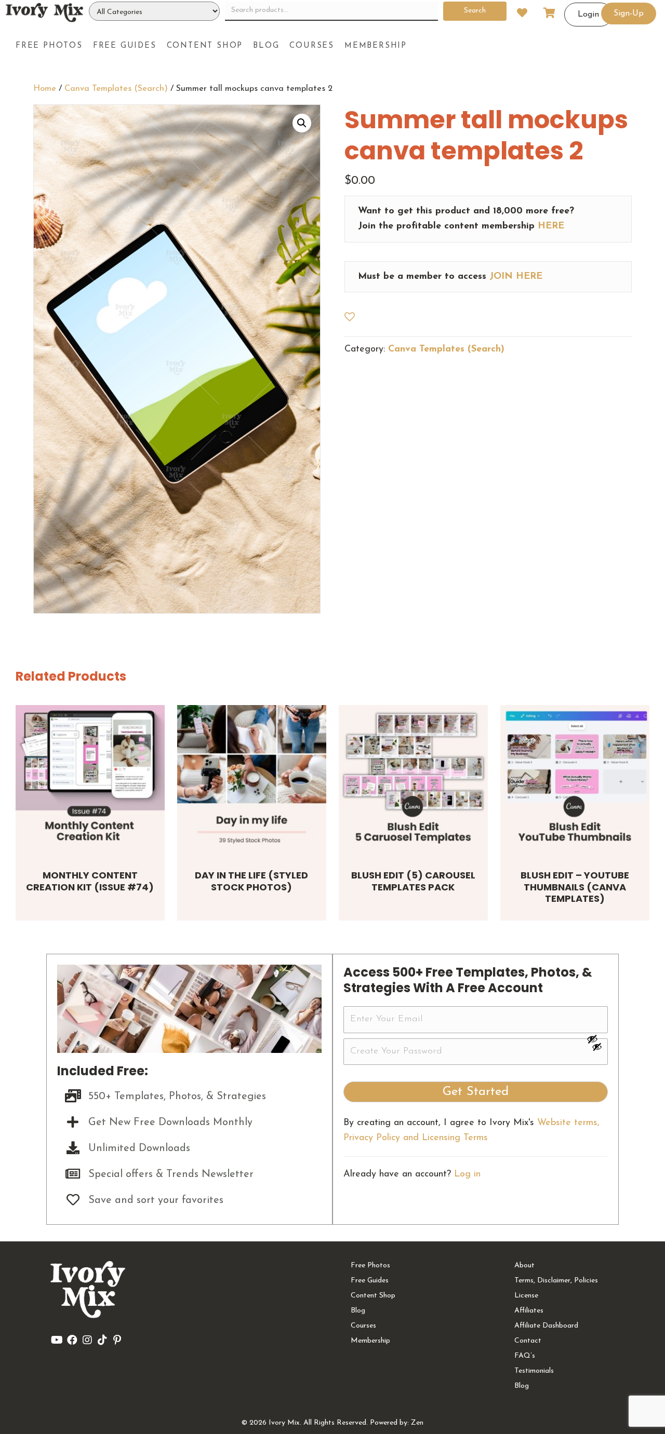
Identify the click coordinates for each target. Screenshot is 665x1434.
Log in (467, 1174)
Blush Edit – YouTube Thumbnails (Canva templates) (575, 887)
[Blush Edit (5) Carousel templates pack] (413, 779)
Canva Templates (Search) (116, 89)
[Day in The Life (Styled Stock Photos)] (251, 779)
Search (475, 11)
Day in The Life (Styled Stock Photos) (251, 881)
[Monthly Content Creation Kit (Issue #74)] (90, 779)
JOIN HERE (515, 276)
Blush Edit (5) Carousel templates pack (413, 881)
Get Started (476, 1092)
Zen (417, 1423)
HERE (551, 226)
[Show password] (597, 1039)
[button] (301, 123)
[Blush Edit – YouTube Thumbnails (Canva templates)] (574, 779)
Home (44, 89)
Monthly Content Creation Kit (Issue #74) (90, 881)
